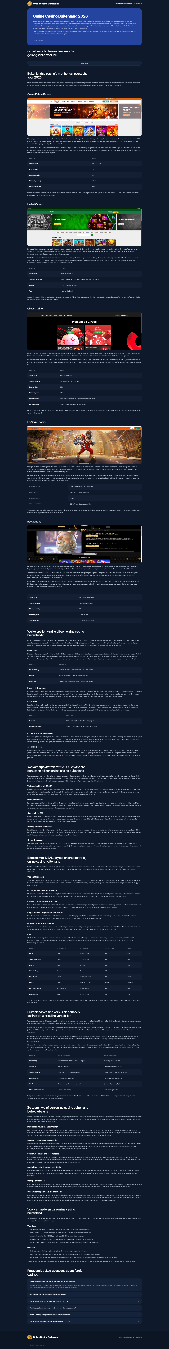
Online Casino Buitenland (123, 3)
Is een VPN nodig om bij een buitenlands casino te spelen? (50, 1315)
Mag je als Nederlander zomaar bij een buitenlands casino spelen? (53, 1281)
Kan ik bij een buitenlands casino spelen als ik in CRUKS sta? (50, 1321)
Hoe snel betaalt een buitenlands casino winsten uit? (48, 1295)
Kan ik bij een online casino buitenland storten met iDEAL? (50, 1301)
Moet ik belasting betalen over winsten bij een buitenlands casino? (53, 1308)
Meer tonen (84, 63)
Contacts (137, 3)
